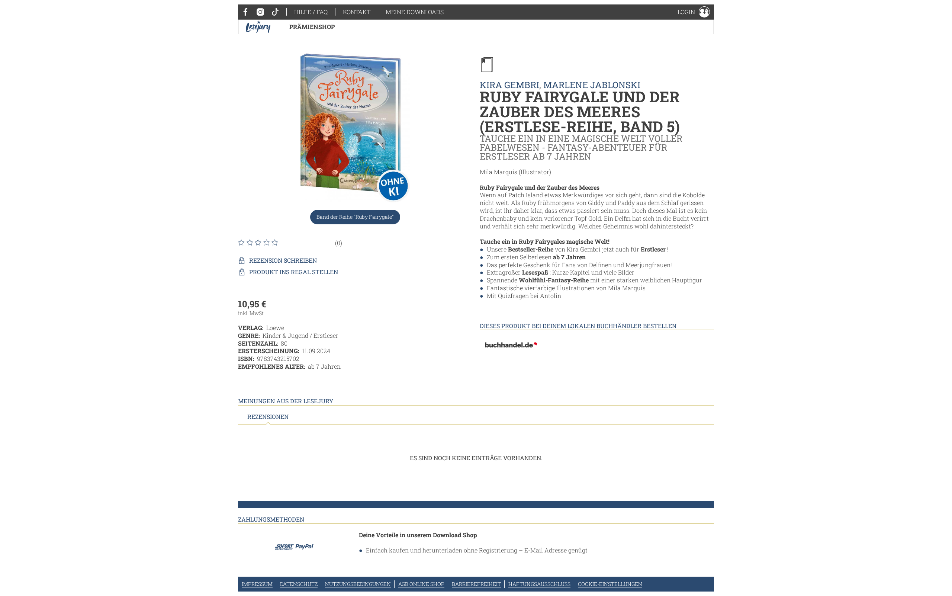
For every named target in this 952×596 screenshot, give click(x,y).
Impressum (257, 583)
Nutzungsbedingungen (358, 583)
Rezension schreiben (283, 260)
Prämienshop (312, 27)
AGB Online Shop (421, 583)
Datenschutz (299, 583)
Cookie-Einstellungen (610, 583)
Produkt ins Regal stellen (293, 272)
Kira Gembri (509, 85)
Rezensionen (268, 416)
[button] (693, 11)
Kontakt (356, 12)
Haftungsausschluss (539, 583)
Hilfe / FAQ (311, 12)
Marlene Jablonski (591, 85)
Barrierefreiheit (476, 583)
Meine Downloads (415, 12)
